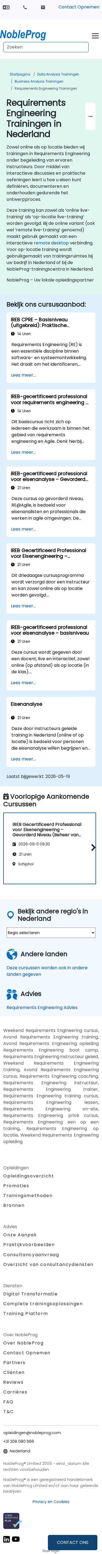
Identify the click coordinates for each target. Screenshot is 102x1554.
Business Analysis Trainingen (39, 81)
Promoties (16, 1186)
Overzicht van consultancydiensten (48, 1264)
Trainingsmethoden (27, 1195)
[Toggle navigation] (95, 35)
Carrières (15, 1392)
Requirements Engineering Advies (42, 1007)
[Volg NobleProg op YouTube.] (16, 1539)
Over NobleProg (23, 1343)
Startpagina (20, 74)
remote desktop (51, 243)
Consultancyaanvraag (31, 1254)
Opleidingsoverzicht (28, 1176)
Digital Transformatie (30, 1294)
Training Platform (25, 1313)
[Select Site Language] (6, 7)
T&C (8, 1411)
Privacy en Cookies (51, 1501)
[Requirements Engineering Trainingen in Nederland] (28, 34)
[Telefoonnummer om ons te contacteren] (25, 7)
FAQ (8, 1402)
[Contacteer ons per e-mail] (43, 7)
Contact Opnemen (78, 7)
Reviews (13, 1382)
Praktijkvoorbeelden (29, 1244)
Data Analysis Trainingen (58, 74)
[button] (92, 847)
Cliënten (14, 1372)
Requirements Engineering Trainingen (46, 88)
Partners (14, 1362)
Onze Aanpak (20, 1235)
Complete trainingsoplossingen (43, 1304)
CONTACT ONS (72, 1542)
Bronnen (13, 1205)
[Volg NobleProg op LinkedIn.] (6, 1539)
